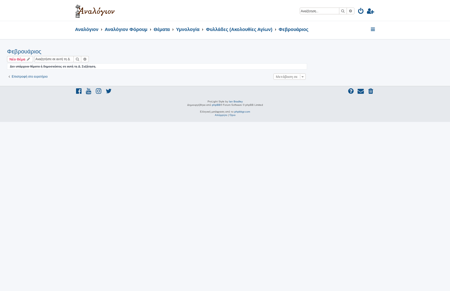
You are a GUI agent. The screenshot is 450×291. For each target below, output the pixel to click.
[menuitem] (361, 12)
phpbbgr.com (242, 111)
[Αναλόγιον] (95, 10)
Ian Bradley (236, 101)
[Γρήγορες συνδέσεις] (373, 29)
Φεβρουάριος (24, 51)
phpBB (216, 104)
